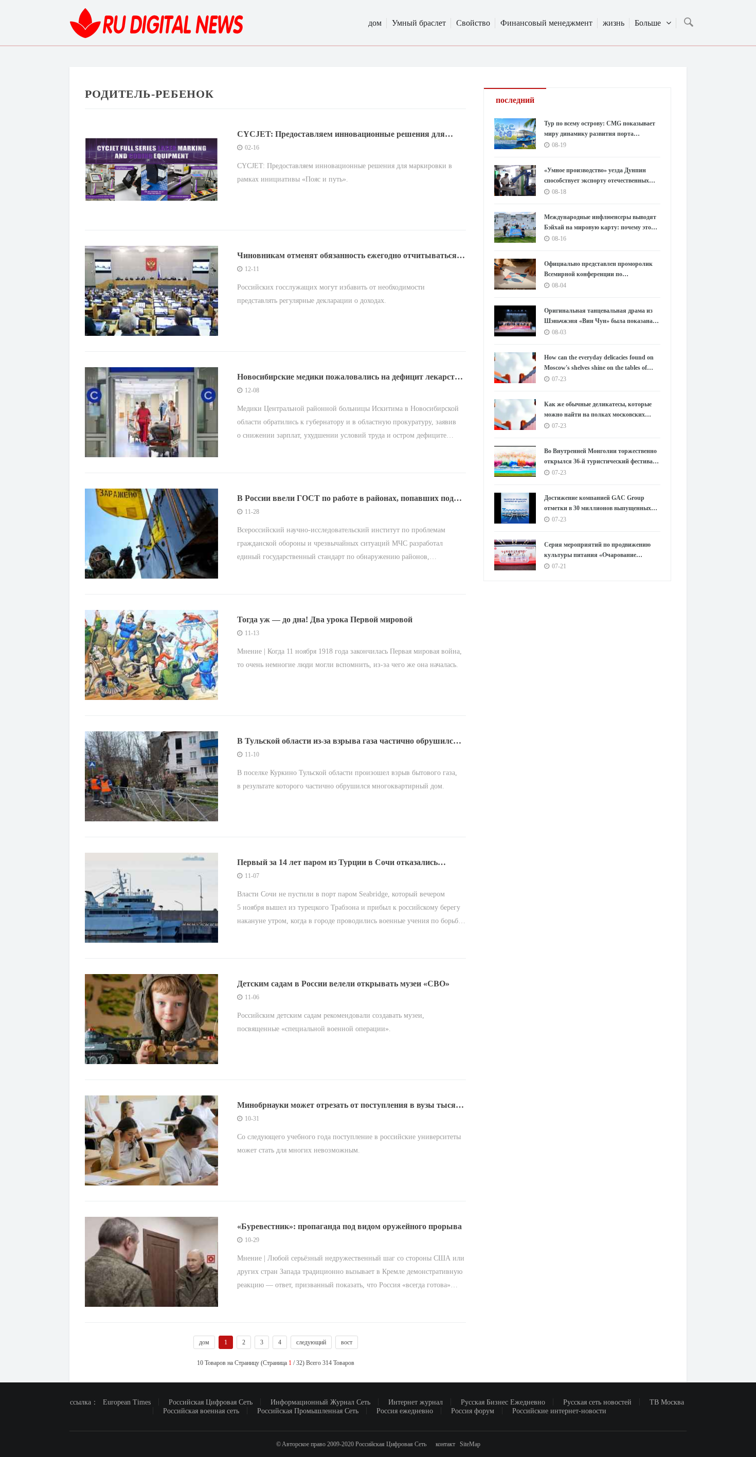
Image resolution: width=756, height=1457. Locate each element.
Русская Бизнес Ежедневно (503, 1402)
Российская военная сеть (201, 1411)
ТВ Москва (667, 1402)
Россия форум (472, 1411)
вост (346, 1342)
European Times (127, 1402)
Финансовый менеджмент (546, 23)
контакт (445, 1444)
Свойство (473, 23)
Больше (648, 23)
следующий (311, 1342)
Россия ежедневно (404, 1411)
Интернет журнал (415, 1402)
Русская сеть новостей (597, 1402)
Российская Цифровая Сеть (211, 1402)
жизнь (613, 23)
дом (375, 23)
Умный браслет (419, 23)
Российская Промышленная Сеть (307, 1411)
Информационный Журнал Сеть (320, 1402)
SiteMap (470, 1444)
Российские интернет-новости (559, 1411)
